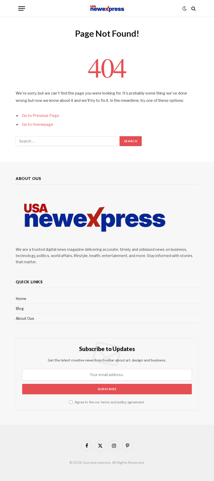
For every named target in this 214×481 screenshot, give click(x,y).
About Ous (25, 318)
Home (21, 298)
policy (122, 402)
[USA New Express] (107, 8)
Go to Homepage (37, 124)
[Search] (193, 8)
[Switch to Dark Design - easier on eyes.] (184, 8)
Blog (20, 308)
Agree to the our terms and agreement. (109, 402)
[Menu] (21, 8)
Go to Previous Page (40, 115)
